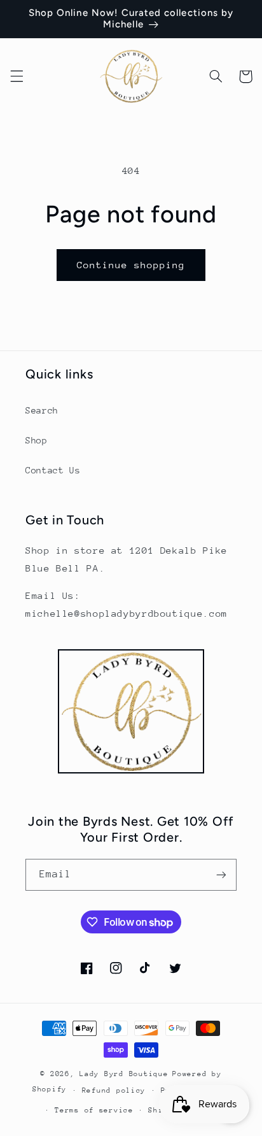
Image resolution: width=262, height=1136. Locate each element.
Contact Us (52, 470)
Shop (36, 440)
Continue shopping (131, 264)
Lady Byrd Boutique (123, 1074)
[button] (16, 76)
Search (42, 410)
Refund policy (114, 1090)
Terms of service (94, 1110)
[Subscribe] (221, 874)
